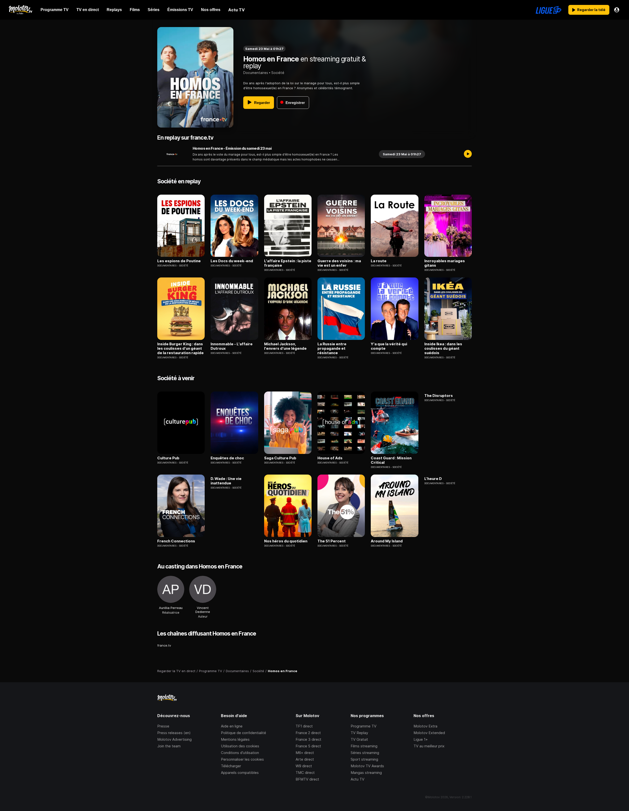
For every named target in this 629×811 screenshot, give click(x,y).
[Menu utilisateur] (616, 10)
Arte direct (305, 759)
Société (277, 73)
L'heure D (433, 479)
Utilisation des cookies (240, 746)
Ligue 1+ (421, 739)
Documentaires (255, 73)
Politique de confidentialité (243, 732)
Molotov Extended (429, 732)
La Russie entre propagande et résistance (331, 348)
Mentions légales (235, 739)
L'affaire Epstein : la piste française (287, 263)
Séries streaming (365, 752)
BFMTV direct (307, 779)
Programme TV (363, 726)
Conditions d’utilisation (240, 752)
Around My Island (387, 541)
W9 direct (304, 766)
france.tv (164, 645)
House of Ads (330, 458)
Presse (163, 726)
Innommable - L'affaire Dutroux (232, 346)
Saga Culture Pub (280, 458)
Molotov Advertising (174, 739)
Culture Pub (168, 458)
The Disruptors (438, 395)
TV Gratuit (359, 739)
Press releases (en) (174, 732)
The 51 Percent (331, 541)
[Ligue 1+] (548, 10)
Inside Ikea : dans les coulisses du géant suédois (443, 348)
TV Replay (359, 732)
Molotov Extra (425, 726)
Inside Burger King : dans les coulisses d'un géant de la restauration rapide (180, 348)
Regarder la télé (591, 10)
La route (378, 261)
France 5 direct (308, 746)
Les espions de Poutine (179, 261)
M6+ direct (305, 752)
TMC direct (305, 772)
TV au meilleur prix (429, 746)
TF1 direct (304, 726)
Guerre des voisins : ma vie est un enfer (339, 263)
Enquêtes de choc (227, 458)
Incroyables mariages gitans (444, 263)
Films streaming (364, 746)
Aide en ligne (232, 726)
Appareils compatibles (240, 772)
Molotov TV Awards (367, 766)
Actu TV (357, 779)
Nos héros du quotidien (285, 541)
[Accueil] (20, 10)
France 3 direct (308, 739)
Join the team (169, 746)
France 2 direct (308, 732)
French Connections (176, 541)
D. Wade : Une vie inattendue (226, 481)
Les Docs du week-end (232, 261)
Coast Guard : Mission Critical (391, 460)
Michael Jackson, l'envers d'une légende (285, 346)
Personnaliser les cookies (242, 759)
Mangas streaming (366, 772)
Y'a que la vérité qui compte (389, 346)
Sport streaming (364, 759)
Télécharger (231, 766)
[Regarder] (468, 154)
